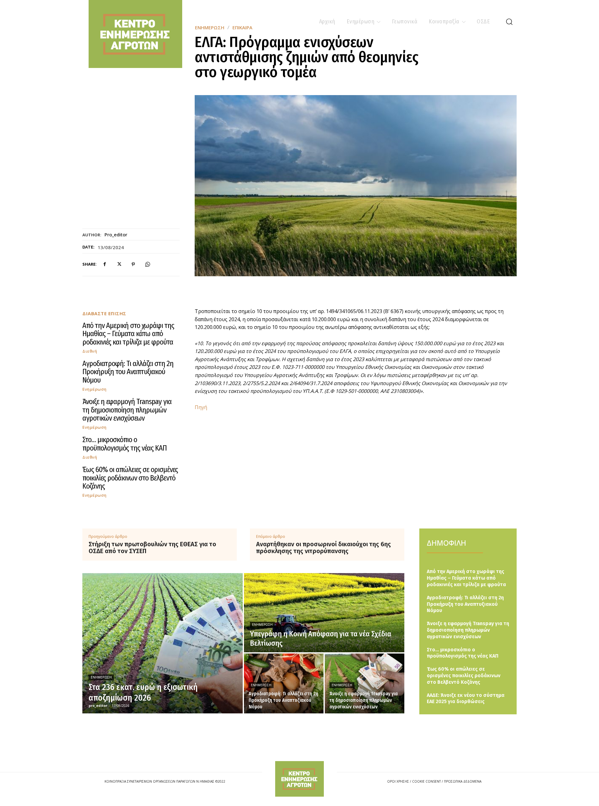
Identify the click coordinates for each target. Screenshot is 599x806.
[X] (119, 264)
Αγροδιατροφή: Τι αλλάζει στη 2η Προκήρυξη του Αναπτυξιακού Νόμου (127, 371)
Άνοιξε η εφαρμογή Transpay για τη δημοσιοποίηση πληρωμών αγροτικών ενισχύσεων (127, 409)
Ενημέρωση (94, 389)
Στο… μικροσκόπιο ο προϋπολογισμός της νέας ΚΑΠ (124, 443)
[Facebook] (104, 264)
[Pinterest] (133, 264)
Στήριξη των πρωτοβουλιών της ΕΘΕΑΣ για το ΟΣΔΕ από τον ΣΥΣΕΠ (152, 547)
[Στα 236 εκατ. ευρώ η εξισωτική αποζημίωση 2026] (162, 643)
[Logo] (299, 778)
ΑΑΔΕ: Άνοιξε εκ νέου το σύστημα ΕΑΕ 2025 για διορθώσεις (465, 698)
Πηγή (201, 407)
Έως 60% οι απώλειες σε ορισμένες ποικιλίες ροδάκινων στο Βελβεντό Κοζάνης (130, 477)
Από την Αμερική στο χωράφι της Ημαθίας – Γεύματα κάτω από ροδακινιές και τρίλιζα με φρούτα (128, 333)
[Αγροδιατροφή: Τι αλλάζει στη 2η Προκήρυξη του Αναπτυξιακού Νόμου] (284, 683)
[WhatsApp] (147, 264)
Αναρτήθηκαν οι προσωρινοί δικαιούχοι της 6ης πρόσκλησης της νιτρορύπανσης (323, 547)
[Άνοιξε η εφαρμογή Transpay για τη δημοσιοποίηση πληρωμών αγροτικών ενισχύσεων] (364, 683)
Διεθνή (89, 351)
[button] (509, 21)
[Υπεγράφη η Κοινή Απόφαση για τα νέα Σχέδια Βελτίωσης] (324, 612)
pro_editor (116, 234)
